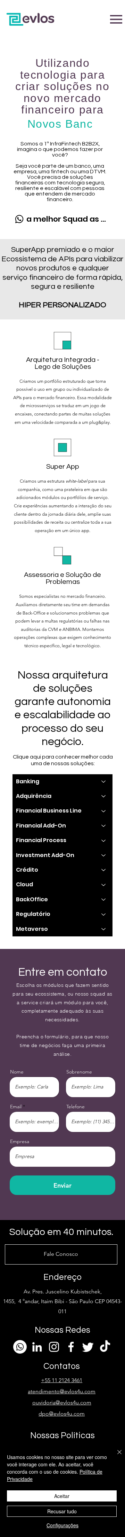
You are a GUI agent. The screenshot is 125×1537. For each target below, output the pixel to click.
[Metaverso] (103, 929)
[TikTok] (105, 1347)
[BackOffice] (103, 899)
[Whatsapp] (20, 1347)
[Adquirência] (103, 796)
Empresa (19, 1141)
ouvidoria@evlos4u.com (61, 1402)
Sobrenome (79, 1071)
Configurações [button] (62, 1525)
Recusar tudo (62, 1511)
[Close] (115, 1456)
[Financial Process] (103, 840)
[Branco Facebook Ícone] (71, 1347)
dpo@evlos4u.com (62, 1413)
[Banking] (103, 781)
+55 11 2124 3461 (61, 1380)
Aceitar (61, 1495)
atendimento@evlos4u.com (61, 1391)
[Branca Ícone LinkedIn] (37, 1347)
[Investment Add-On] (103, 855)
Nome (17, 1071)
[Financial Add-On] (103, 825)
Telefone (75, 1106)
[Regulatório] (103, 914)
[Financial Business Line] (103, 810)
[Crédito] (103, 870)
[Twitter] (88, 1347)
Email (16, 1106)
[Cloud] (103, 884)
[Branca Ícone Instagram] (54, 1347)
